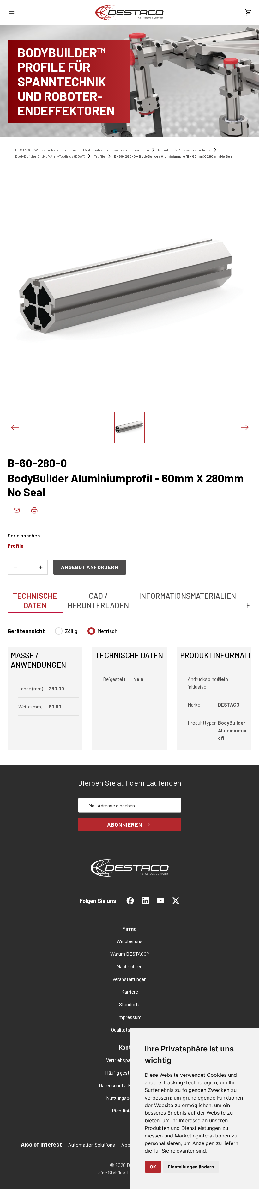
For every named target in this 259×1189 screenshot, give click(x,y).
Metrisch (107, 631)
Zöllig (71, 631)
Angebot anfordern (89, 567)
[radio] (59, 631)
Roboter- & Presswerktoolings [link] (184, 150)
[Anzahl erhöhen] (40, 567)
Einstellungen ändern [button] (191, 1166)
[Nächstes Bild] (244, 427)
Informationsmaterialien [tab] (187, 595)
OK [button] (153, 1166)
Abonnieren (124, 824)
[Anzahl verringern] (15, 567)
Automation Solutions (91, 1145)
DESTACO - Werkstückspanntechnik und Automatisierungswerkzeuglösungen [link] (82, 150)
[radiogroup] (86, 633)
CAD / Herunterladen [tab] (98, 600)
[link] (129, 12)
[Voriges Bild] (14, 427)
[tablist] (129, 597)
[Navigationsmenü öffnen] (11, 11)
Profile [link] (99, 156)
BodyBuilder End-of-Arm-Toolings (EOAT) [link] (50, 156)
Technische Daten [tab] (35, 600)
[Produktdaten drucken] (34, 510)
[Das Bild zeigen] (129, 427)
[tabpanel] (129, 685)
